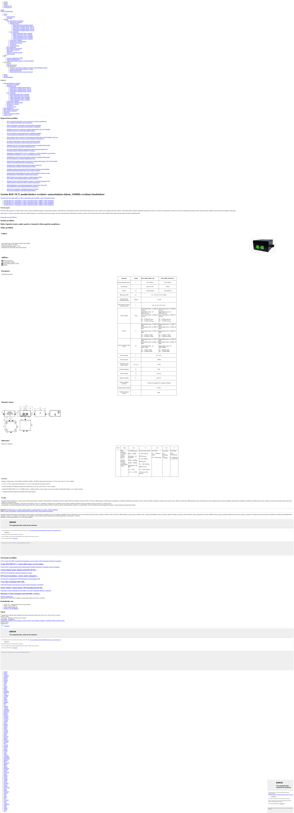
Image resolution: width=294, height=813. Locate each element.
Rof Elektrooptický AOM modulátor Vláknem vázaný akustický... (23, 174)
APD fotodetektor (17, 620)
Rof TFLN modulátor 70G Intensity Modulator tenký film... (21, 158)
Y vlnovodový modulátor (16, 40)
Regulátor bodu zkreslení (16, 43)
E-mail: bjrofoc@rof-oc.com (10, 607)
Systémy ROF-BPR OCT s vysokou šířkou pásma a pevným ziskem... (22, 564)
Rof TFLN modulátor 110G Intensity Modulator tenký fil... (21, 146)
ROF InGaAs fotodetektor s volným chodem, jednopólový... (19, 576)
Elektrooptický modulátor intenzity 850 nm (23, 26)
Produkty (6, 19)
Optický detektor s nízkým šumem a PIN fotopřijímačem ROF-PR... (22, 588)
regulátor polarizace (14, 45)
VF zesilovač (13, 44)
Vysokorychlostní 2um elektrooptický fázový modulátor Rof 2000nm (23, 134)
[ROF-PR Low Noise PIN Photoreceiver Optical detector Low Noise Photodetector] (22, 584)
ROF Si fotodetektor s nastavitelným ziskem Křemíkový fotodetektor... (24, 126)
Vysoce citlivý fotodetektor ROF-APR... (13, 582)
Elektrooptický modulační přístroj (18, 41)
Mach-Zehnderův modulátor (38, 620)
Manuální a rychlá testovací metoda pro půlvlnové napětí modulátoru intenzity (28, 67)
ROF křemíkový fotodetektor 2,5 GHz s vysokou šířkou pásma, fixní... (24, 154)
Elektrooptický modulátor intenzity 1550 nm (23, 30)
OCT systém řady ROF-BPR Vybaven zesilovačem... (20, 122)
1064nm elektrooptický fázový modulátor (23, 36)
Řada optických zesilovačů (13, 49)
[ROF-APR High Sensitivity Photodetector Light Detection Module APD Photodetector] (20, 578)
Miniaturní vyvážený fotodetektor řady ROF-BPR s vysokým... (20, 593)
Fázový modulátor (14, 32)
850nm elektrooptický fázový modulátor (22, 34)
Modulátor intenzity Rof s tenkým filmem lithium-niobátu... (21, 130)
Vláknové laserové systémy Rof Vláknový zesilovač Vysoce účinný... (23, 182)
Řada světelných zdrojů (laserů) (14, 48)
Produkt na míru (11, 54)
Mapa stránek (4, 619)
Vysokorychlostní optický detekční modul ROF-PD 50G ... (19, 570)
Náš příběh (9, 18)
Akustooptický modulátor (16, 22)
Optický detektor (27, 620)
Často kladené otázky (12, 65)
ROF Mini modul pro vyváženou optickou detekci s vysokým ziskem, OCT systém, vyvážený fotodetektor (32, 509)
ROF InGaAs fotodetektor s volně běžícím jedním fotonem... (21, 190)
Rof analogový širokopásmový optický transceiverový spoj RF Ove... (23, 142)
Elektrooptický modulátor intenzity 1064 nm (23, 27)
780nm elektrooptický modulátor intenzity (23, 25)
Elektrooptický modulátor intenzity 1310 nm (23, 29)
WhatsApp (6, 626)
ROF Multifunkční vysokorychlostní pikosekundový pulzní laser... (23, 186)
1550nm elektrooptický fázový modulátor (23, 38)
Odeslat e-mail (4, 623)
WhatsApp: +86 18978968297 (11, 608)
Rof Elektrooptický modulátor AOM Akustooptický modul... (21, 166)
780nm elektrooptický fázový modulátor (22, 33)
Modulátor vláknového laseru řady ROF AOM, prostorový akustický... (24, 170)
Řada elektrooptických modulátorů (15, 21)
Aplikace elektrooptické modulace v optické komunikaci (20, 60)
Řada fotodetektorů (11, 47)
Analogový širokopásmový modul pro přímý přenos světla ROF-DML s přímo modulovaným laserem (28, 511)
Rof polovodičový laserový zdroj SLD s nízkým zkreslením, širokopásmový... (25, 138)
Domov (5, 14)
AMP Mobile (11, 619)
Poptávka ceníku (5, 616)
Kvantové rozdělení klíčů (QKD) (15, 58)
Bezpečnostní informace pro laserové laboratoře (21, 72)
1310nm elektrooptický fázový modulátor (23, 37)
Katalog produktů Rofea (16, 70)
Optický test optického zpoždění (14, 52)
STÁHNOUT (13, 217)
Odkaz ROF (10, 51)
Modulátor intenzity (14, 23)
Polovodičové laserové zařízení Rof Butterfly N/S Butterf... (21, 150)
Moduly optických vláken (58, 620)
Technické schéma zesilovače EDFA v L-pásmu (21, 69)
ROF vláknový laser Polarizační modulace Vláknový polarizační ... (23, 178)
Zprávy (5, 55)
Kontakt (9, 63)
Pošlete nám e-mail (5, 217)
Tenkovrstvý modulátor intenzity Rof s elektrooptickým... (20, 162)
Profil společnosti (11, 16)
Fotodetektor (48, 620)
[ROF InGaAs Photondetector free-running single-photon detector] (16, 573)
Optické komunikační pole (13, 59)
